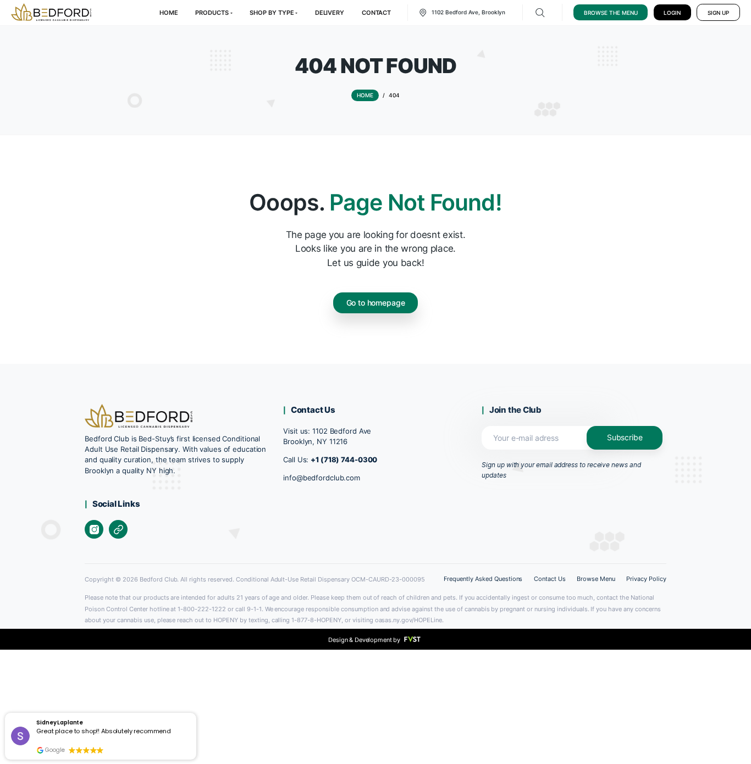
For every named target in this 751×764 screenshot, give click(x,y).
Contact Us (550, 579)
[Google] (118, 529)
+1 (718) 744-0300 (344, 460)
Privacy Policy (646, 579)
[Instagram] (94, 529)
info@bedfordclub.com (321, 478)
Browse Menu (596, 579)
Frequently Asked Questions (483, 579)
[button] (196, 713)
